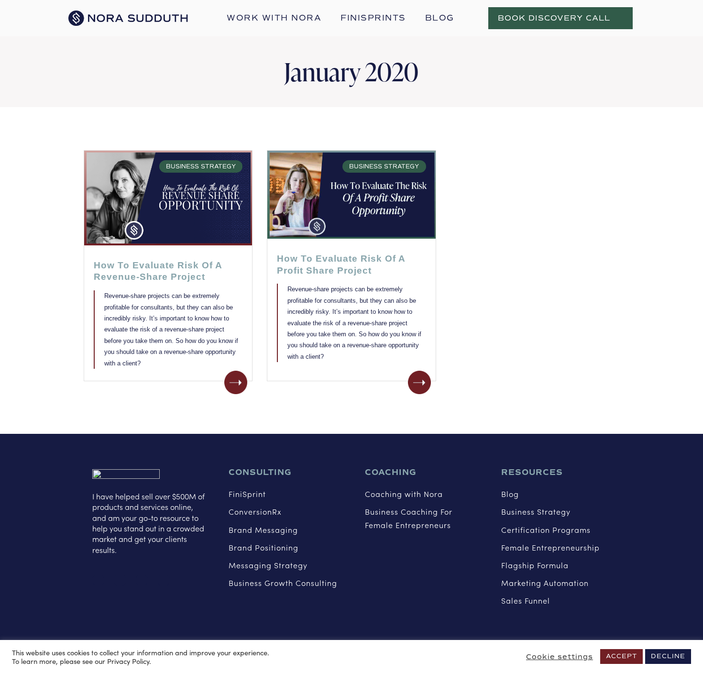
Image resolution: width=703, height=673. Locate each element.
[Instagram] (120, 580)
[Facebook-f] (98, 580)
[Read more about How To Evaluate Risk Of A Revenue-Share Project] (235, 382)
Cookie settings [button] (559, 656)
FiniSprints (373, 18)
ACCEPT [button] (621, 656)
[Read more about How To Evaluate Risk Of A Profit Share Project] (419, 382)
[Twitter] (142, 580)
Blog (439, 18)
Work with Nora (274, 18)
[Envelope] (163, 580)
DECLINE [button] (668, 656)
